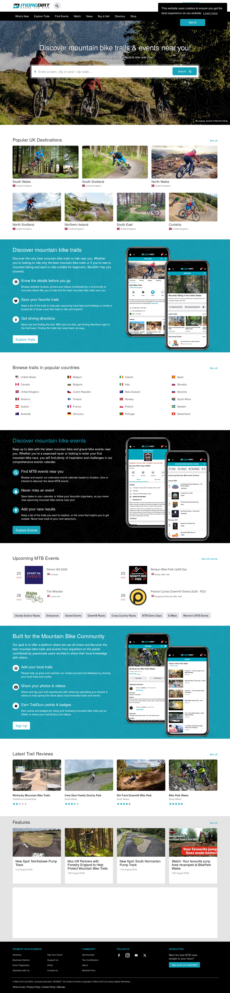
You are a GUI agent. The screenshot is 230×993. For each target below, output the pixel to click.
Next (222, 784)
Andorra (25, 399)
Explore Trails (42, 16)
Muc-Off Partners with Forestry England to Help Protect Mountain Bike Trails (88, 865)
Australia (25, 414)
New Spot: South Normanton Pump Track (140, 863)
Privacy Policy (33, 986)
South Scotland (93, 181)
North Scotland (23, 224)
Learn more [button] (210, 13)
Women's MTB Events (195, 615)
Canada (25, 384)
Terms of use (19, 986)
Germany (78, 414)
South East (125, 224)
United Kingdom (24, 185)
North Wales (160, 181)
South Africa (183, 399)
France (76, 406)
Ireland (128, 377)
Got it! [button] (193, 22)
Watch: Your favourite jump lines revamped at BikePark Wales (191, 865)
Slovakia (181, 384)
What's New (22, 16)
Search (182, 71)
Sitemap (61, 986)
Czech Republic (81, 392)
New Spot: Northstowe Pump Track (36, 863)
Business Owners (21, 959)
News (89, 16)
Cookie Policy (48, 986)
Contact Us (52, 970)
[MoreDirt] (31, 5)
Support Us (52, 959)
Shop (133, 16)
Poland (128, 406)
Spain (180, 377)
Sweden (181, 406)
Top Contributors (90, 959)
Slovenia (181, 392)
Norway (129, 399)
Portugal (129, 414)
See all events (209, 559)
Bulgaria (77, 384)
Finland (76, 399)
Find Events (61, 16)
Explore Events (26, 530)
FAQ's (50, 965)
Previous (8, 784)
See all (213, 140)
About (85, 965)
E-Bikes (172, 615)
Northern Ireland (76, 224)
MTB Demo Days (152, 615)
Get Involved (88, 954)
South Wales (22, 181)
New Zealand (132, 392)
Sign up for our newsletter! (184, 964)
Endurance (52, 615)
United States (28, 377)
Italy (127, 384)
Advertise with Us (21, 970)
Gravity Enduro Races (27, 615)
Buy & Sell (103, 16)
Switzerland (183, 414)
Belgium (77, 377)
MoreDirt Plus (88, 970)
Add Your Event (54, 954)
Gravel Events (73, 615)
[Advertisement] (115, 913)
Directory (120, 16)
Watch (77, 16)
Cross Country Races (124, 615)
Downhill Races (96, 615)
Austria (24, 406)
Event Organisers (21, 965)
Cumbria (175, 224)
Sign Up (21, 725)
